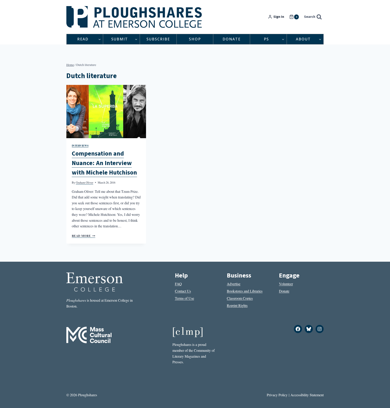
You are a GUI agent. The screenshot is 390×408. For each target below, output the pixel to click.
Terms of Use (184, 298)
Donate (232, 39)
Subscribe (158, 39)
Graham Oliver (84, 182)
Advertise (233, 283)
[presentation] (106, 111)
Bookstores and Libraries (244, 291)
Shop (195, 39)
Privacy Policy (277, 394)
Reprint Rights (237, 305)
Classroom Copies (240, 298)
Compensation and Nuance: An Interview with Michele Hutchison (104, 163)
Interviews (80, 145)
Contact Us (183, 291)
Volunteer (286, 283)
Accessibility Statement (307, 394)
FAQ (178, 283)
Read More (83, 236)
